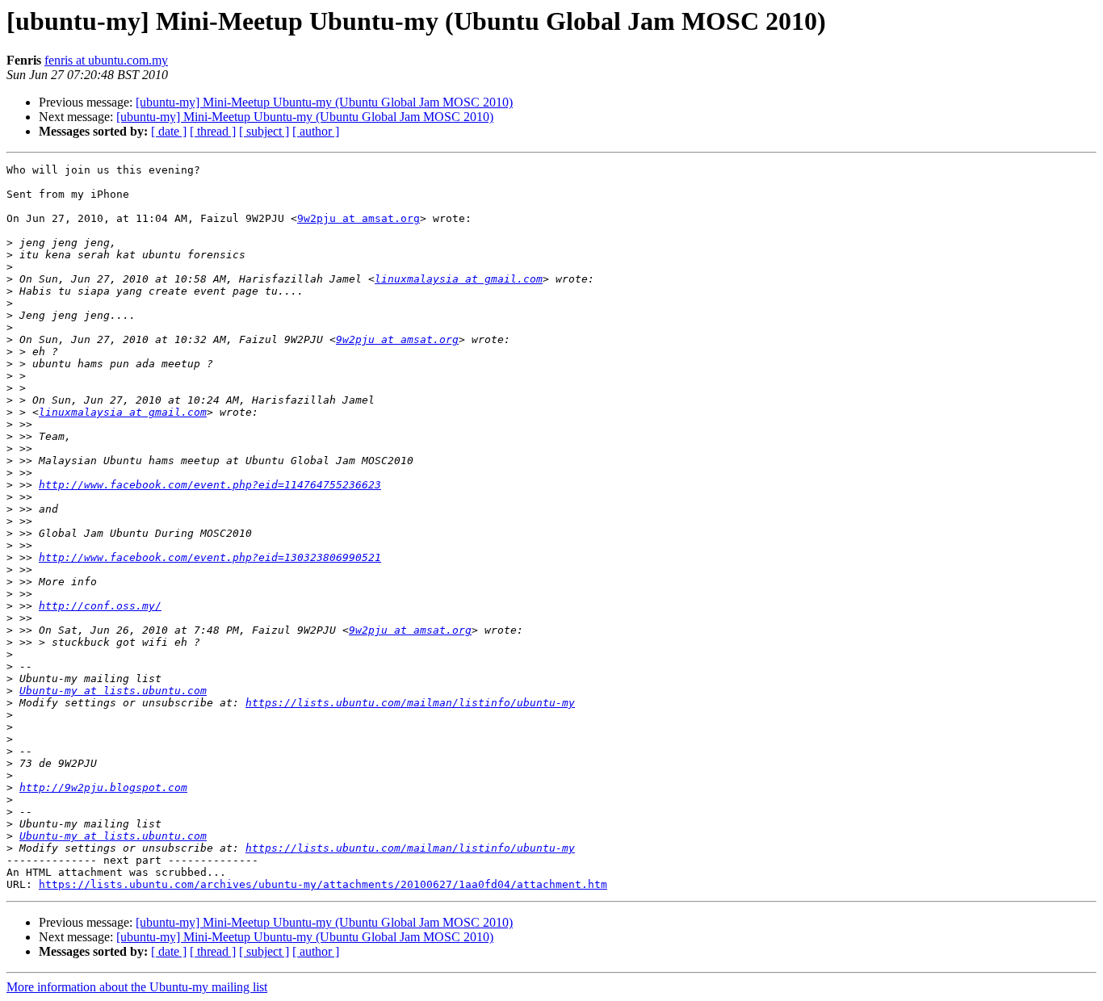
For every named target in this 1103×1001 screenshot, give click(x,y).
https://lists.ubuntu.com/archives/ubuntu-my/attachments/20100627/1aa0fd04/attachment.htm (323, 884)
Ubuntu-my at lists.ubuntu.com (113, 691)
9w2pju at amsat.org (358, 218)
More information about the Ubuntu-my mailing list (136, 987)
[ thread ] (213, 131)
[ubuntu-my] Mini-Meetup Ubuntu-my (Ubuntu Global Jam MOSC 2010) (324, 102)
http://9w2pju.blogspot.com (103, 787)
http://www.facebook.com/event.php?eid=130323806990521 (210, 557)
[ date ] (169, 131)
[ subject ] (264, 131)
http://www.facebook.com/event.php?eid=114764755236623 (210, 485)
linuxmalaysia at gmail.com (459, 279)
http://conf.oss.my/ (100, 606)
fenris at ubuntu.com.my (106, 60)
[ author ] (315, 131)
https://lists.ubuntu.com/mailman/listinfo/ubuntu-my (410, 703)
